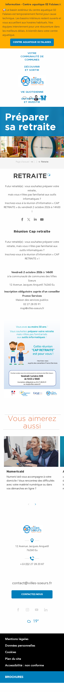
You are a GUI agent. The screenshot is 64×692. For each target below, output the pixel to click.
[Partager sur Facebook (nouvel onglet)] (22, 220)
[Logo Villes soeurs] (32, 529)
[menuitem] (32, 56)
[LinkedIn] (45, 610)
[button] (30, 98)
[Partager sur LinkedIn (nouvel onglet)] (35, 220)
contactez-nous (32, 594)
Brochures (14, 677)
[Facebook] (18, 610)
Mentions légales (16, 639)
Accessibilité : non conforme (24, 665)
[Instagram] (27, 610)
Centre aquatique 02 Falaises (32, 42)
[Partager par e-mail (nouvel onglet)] (41, 220)
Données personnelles (20, 646)
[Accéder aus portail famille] (44, 100)
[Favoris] (25, 98)
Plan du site (13, 659)
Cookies (10, 652)
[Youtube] (36, 610)
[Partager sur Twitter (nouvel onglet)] (28, 220)
